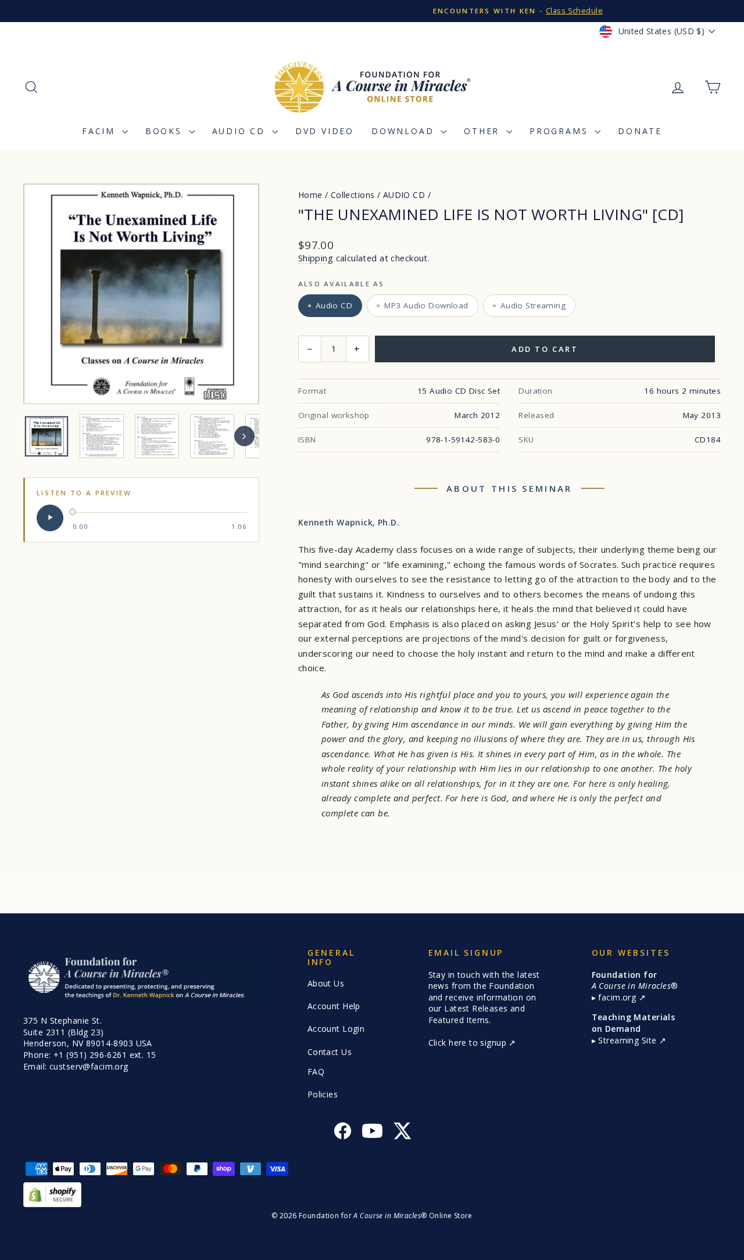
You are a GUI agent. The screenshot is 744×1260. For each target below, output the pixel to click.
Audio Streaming (533, 305)
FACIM (100, 130)
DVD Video (324, 130)
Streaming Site (628, 1040)
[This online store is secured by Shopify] (372, 1194)
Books (165, 130)
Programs (561, 130)
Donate (640, 130)
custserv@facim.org (88, 1066)
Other (483, 130)
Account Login (336, 1028)
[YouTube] (372, 1132)
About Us (325, 983)
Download (404, 130)
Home (310, 194)
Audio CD (240, 130)
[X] (402, 1132)
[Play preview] (50, 517)
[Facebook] (342, 1132)
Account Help (333, 1005)
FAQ (315, 1071)
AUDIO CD (404, 194)
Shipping (315, 258)
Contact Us (329, 1051)
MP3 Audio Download (426, 305)
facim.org (618, 997)
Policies (322, 1094)
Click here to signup (468, 1042)
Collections (353, 194)
